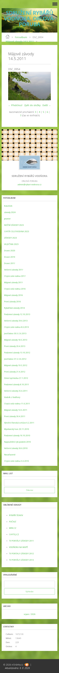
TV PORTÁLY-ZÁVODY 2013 (21, 560)
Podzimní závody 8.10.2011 (16, 384)
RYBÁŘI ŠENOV (16, 515)
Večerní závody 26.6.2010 (16, 448)
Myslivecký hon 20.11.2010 (16, 429)
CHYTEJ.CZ (14, 534)
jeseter (7, 218)
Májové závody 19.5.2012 (15, 365)
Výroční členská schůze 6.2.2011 (19, 422)
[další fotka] (45, 86)
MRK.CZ (12, 528)
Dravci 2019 (9, 257)
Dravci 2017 (9, 263)
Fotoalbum (21, 37)
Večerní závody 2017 (13, 269)
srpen (26, 614)
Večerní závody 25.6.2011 (16, 390)
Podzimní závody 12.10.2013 (17, 314)
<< (8, 614)
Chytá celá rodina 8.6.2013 (16, 327)
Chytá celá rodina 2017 (15, 276)
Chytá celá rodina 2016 (15, 288)
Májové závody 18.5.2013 (15, 339)
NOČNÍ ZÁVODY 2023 (14, 225)
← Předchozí (15, 105)
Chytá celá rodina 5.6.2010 (16, 461)
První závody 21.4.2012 (14, 371)
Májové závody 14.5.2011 (20, 41)
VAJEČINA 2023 (11, 244)
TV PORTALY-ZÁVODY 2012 (21, 553)
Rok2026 (8, 206)
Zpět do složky (32, 105)
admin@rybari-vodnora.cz (29, 184)
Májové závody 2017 (13, 282)
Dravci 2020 (9, 250)
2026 (33, 614)
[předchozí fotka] (13, 86)
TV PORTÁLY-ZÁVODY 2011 (21, 540)
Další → (46, 105)
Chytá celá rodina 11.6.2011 (17, 403)
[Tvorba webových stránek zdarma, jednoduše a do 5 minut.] (27, 664)
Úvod (7, 37)
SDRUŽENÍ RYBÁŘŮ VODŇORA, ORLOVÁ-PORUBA (29, 18)
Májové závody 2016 (13, 295)
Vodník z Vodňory (12, 397)
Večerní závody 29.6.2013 (16, 320)
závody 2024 (10, 212)
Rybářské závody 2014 (14, 308)
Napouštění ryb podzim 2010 (17, 441)
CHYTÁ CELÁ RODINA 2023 (16, 231)
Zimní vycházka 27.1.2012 (16, 378)
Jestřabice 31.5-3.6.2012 (15, 359)
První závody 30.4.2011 (14, 416)
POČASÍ (12, 521)
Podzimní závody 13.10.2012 (17, 352)
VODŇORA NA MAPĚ (18, 547)
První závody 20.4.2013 (14, 346)
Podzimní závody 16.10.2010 (17, 435)
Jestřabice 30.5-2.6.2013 (15, 333)
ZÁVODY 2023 (10, 237)
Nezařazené (9, 454)
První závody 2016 (12, 301)
